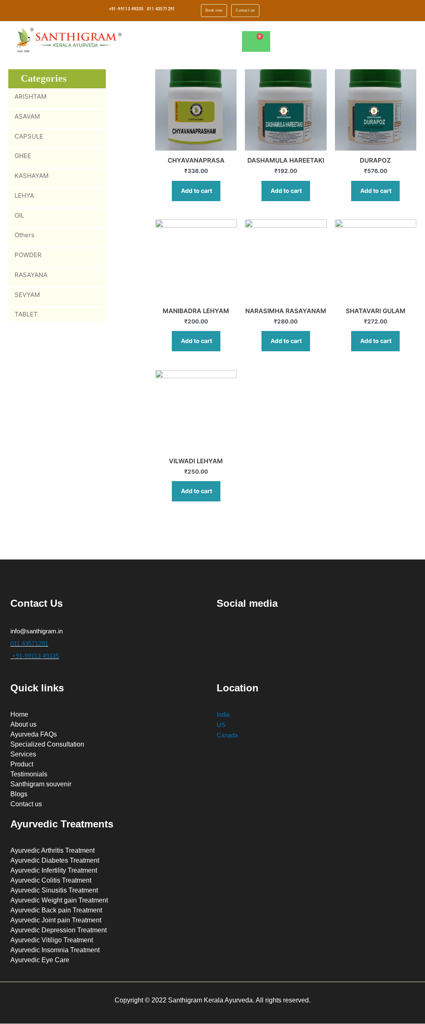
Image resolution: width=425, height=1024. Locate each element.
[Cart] (256, 41)
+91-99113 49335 (126, 9)
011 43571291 (161, 9)
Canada (227, 735)
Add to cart (196, 190)
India (223, 714)
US (221, 724)
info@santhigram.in (36, 631)
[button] (336, 38)
